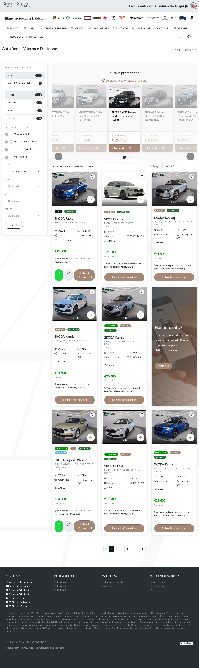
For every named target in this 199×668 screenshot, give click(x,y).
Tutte (24, 94)
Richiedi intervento (113, 582)
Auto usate (60, 586)
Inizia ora (163, 366)
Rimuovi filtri (92, 166)
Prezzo (8, 209)
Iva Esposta (20, 157)
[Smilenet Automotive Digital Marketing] (186, 642)
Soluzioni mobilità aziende (151, 28)
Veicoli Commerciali (24, 83)
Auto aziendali (22, 133)
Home (177, 49)
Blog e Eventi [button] (18, 36)
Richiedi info (157, 586)
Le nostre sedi (158, 582)
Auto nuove (60, 582)
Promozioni (99, 28)
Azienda (182, 28)
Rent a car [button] (122, 28)
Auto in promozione (25, 141)
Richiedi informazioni (84, 275)
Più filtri (15, 225)
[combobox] (23, 172)
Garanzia (9, 164)
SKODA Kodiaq (173, 220)
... (137, 549)
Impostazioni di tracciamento (50, 647)
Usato (31, 28)
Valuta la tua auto (112, 586)
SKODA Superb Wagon (74, 464)
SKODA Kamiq (72, 339)
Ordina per (155, 166)
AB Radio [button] (38, 36)
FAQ (152, 590)
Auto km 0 (60, 590)
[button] (124, 157)
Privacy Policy (27, 647)
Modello (9, 194)
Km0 (24, 110)
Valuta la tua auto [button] (56, 28)
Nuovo (14, 28)
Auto (24, 75)
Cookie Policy (12, 647)
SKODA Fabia (70, 221)
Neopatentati (22, 149)
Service (78, 28)
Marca (8, 179)
